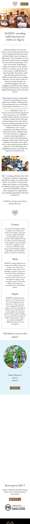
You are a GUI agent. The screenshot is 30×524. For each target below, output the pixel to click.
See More (15, 388)
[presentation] (1, 367)
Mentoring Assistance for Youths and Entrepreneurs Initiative (15, 109)
